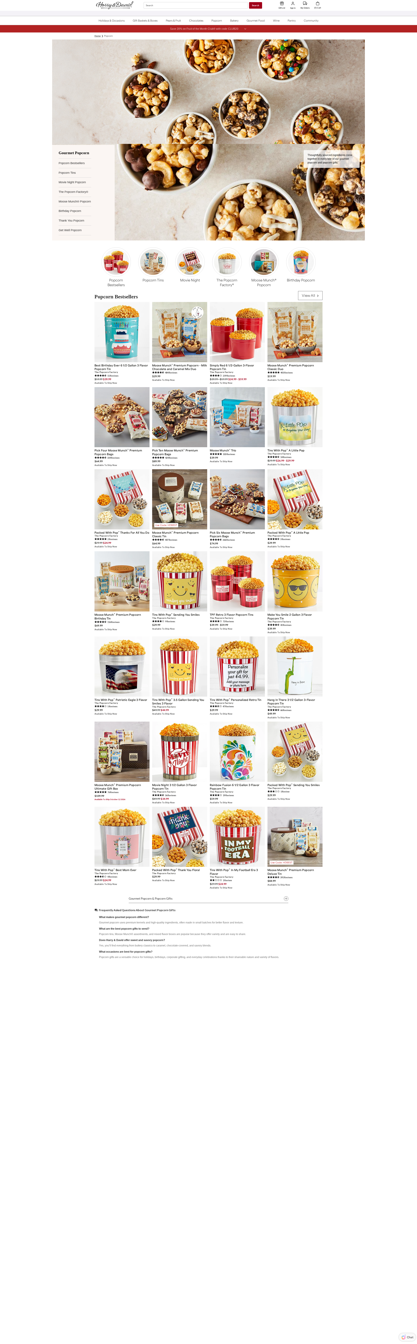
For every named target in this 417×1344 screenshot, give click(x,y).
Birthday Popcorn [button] (70, 211)
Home (97, 36)
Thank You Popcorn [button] (71, 220)
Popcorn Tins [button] (67, 172)
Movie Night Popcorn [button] (72, 182)
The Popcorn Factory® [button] (73, 191)
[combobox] (196, 5)
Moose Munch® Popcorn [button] (75, 201)
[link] (310, 295)
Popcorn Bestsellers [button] (72, 163)
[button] (111, 20)
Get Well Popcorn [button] (70, 230)
